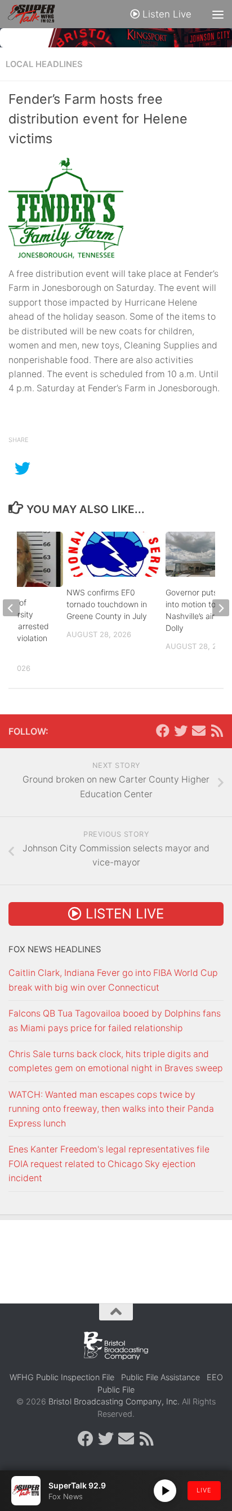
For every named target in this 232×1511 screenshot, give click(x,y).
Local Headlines (44, 64)
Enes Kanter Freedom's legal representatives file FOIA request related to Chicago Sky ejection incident (108, 1163)
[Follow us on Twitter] (181, 730)
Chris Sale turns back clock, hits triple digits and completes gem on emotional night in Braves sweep (115, 1061)
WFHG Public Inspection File (62, 1377)
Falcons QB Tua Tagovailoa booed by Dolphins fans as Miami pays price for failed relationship (114, 1020)
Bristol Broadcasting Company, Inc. (114, 1401)
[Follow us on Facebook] (162, 730)
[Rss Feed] (217, 730)
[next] (220, 607)
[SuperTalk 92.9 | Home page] (39, 14)
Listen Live (165, 14)
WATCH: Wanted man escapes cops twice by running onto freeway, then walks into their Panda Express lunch (111, 1109)
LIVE (204, 1490)
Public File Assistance (160, 1377)
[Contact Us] (199, 730)
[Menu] (218, 14)
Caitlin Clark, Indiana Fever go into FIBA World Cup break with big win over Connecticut (113, 979)
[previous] (11, 607)
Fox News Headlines (54, 949)
